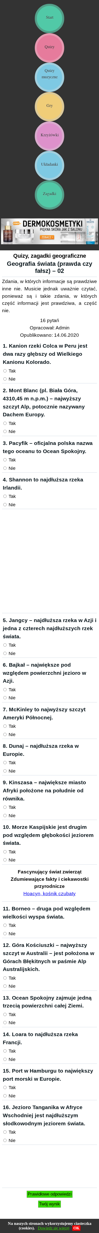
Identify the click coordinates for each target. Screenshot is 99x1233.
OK (76, 1228)
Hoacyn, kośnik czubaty (49, 893)
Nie (11, 379)
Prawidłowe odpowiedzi (50, 1194)
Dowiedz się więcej (53, 1228)
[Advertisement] (49, 561)
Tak (11, 370)
